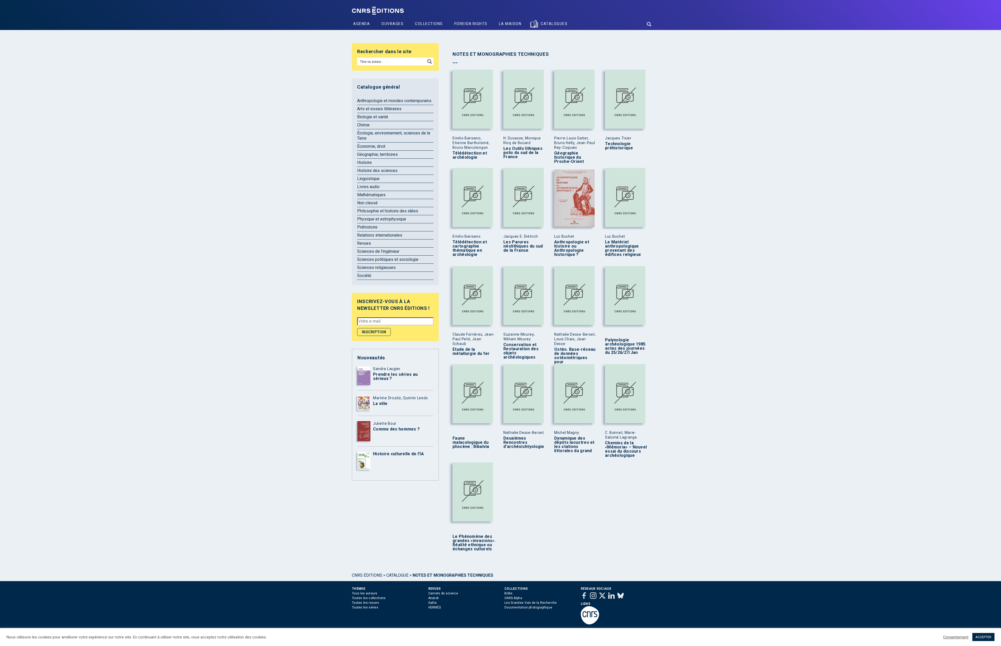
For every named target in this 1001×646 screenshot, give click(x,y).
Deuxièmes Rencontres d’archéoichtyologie (523, 442)
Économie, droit (371, 146)
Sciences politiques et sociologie (387, 259)
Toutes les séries (365, 607)
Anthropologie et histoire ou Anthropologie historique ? (571, 248)
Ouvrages (392, 24)
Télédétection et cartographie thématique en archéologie (470, 248)
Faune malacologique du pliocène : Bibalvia (471, 442)
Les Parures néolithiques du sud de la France (523, 246)
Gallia (432, 603)
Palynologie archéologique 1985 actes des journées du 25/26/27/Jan (625, 346)
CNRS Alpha (513, 598)
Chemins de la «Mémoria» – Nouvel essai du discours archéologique (626, 449)
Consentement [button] (955, 637)
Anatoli (433, 598)
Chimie (363, 124)
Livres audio (368, 186)
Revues (364, 243)
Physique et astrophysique (381, 219)
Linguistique (368, 178)
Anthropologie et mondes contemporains (394, 100)
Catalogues (554, 24)
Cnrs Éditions (367, 575)
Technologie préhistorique (619, 146)
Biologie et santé (372, 116)
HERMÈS (434, 607)
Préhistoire (367, 227)
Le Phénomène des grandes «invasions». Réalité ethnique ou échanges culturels (474, 542)
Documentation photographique (528, 607)
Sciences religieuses (376, 267)
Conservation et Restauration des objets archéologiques (521, 351)
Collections (429, 24)
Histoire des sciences (377, 170)
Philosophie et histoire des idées (387, 210)
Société (364, 275)
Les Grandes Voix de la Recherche (530, 603)
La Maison (510, 24)
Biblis (508, 593)
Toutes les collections (369, 598)
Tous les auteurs (364, 593)
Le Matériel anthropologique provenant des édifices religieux (623, 248)
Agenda (361, 24)
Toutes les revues (365, 603)
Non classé (367, 202)
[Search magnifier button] (649, 24)
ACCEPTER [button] (983, 637)
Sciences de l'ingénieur (378, 251)
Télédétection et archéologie (470, 155)
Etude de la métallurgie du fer (471, 351)
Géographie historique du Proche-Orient (569, 157)
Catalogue (397, 575)
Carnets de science (443, 593)
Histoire (364, 162)
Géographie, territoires (377, 154)
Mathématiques (371, 194)
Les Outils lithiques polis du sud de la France (522, 152)
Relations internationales (379, 235)
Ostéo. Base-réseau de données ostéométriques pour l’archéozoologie (574, 357)
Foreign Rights (470, 24)
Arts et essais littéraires (379, 108)
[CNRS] (590, 623)
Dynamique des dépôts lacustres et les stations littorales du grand (574, 444)
